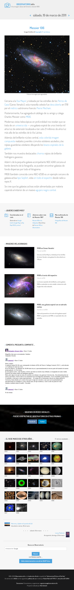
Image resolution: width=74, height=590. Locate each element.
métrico (14, 108)
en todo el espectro (43, 177)
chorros (40, 153)
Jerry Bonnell (61, 579)
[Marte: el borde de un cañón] (56, 495)
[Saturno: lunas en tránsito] (45, 471)
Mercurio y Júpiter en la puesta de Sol (21, 523)
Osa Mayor (21, 101)
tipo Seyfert (22, 177)
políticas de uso (32, 579)
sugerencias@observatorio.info (49, 583)
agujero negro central (46, 190)
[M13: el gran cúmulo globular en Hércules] (33, 446)
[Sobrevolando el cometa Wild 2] (45, 483)
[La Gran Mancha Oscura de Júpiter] (56, 483)
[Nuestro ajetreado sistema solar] (21, 483)
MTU (54, 579)
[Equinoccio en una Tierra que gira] (10, 458)
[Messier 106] (21, 471)
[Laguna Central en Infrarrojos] (21, 446)
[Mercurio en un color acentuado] (56, 471)
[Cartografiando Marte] (45, 495)
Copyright (38, 32)
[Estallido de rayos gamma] (10, 508)
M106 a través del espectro (47, 275)
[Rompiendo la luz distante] (10, 495)
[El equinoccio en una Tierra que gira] (45, 458)
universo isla (21, 125)
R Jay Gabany (46, 32)
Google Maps (17, 223)
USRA (67, 579)
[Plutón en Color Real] (21, 495)
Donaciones (19, 583)
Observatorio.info (20, 576)
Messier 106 (37, 28)
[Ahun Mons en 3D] (21, 458)
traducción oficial (33, 576)
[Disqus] (37, 370)
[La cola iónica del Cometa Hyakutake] (21, 508)
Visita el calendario (62, 439)
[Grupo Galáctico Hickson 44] (10, 483)
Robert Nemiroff (48, 579)
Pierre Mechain (44, 108)
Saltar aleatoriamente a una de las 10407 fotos (35, 561)
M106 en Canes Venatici (45, 248)
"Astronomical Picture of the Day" (55, 576)
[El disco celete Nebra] (56, 446)
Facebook (32, 422)
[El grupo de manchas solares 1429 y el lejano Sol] (10, 471)
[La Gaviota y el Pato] (33, 471)
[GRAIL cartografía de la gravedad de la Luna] (56, 458)
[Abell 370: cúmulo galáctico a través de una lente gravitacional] (45, 446)
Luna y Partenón (60, 533)
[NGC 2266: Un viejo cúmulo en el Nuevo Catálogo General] (33, 483)
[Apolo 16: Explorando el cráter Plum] (33, 495)
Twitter (42, 422)
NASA (15, 579)
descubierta (55, 104)
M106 (28, 116)
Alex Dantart (43, 586)
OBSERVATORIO (23, 4)
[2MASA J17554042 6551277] (10, 446)
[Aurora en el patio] (33, 458)
